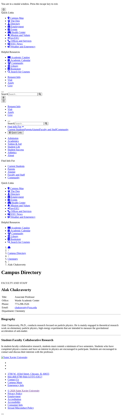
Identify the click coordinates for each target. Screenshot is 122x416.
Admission (13, 138)
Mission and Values (20, 35)
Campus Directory (17, 253)
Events (13, 29)
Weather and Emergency (22, 46)
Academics (13, 141)
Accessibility (14, 402)
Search (4, 94)
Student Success (16, 149)
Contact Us (13, 379)
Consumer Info (15, 405)
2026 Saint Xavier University (24, 390)
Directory (15, 23)
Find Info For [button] (15, 126)
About (11, 155)
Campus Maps (15, 382)
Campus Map (17, 18)
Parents (28, 129)
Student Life (14, 146)
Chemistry (13, 259)
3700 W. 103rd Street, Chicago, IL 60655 (28, 373)
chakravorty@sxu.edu (26, 307)
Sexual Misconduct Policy (21, 407)
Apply (11, 82)
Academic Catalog (20, 57)
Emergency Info (16, 385)
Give (10, 85)
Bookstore (15, 68)
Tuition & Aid (15, 144)
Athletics (12, 152)
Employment (17, 26)
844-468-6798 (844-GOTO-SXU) (25, 376)
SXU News (16, 43)
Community (17, 63)
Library (14, 66)
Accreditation (14, 399)
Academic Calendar (20, 60)
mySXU (14, 38)
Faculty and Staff (48, 129)
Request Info (14, 77)
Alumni (35, 129)
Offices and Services (20, 41)
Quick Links (16, 132)
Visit (10, 80)
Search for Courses (20, 71)
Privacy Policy (15, 393)
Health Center (18, 32)
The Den (15, 21)
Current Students (16, 129)
